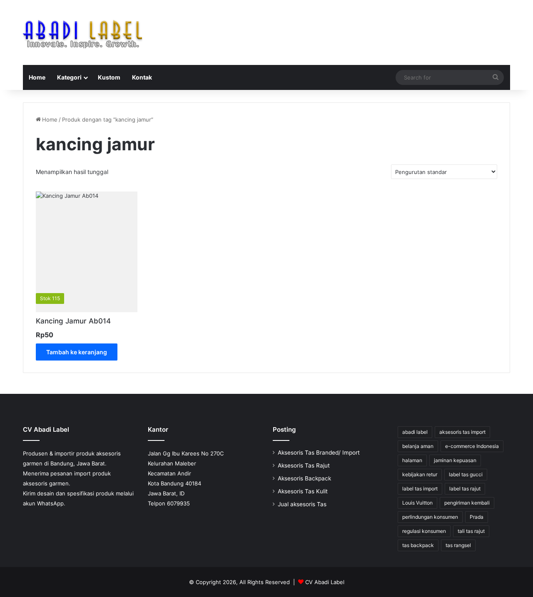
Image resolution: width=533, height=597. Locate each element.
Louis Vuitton (417, 503)
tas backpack (418, 545)
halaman (412, 460)
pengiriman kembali (467, 503)
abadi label (415, 432)
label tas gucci (466, 474)
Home (37, 77)
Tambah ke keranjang (76, 352)
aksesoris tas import (462, 432)
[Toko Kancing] (82, 32)
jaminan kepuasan (455, 460)
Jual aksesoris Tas (302, 504)
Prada (476, 517)
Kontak (142, 77)
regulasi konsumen (424, 531)
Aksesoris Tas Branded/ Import (319, 452)
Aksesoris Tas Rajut (304, 465)
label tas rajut (465, 488)
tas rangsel (458, 545)
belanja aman (417, 446)
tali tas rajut (471, 531)
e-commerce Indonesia (472, 446)
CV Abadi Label (324, 582)
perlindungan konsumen (430, 517)
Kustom (109, 77)
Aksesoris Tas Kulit (303, 491)
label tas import (420, 488)
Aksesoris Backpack (304, 478)
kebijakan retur (419, 474)
